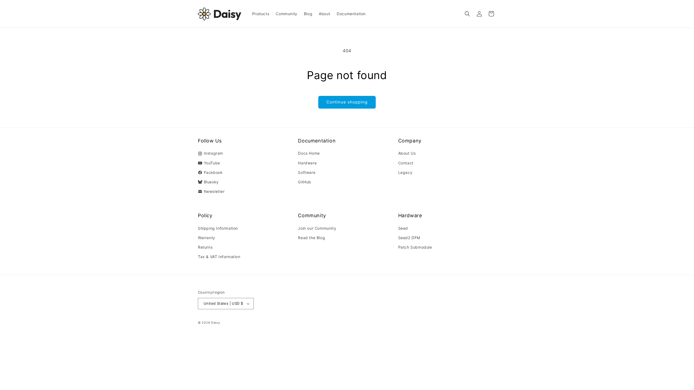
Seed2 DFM (409, 237)
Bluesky (211, 182)
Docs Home (309, 153)
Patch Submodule (415, 247)
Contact (405, 163)
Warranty (206, 237)
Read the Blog (311, 237)
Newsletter (214, 191)
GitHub (304, 182)
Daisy (215, 322)
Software (306, 172)
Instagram (213, 153)
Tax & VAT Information (219, 256)
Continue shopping (347, 102)
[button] (467, 14)
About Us (407, 153)
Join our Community (317, 228)
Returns (205, 247)
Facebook (213, 172)
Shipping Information (218, 228)
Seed (403, 228)
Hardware (307, 163)
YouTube (212, 163)
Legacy (405, 172)
